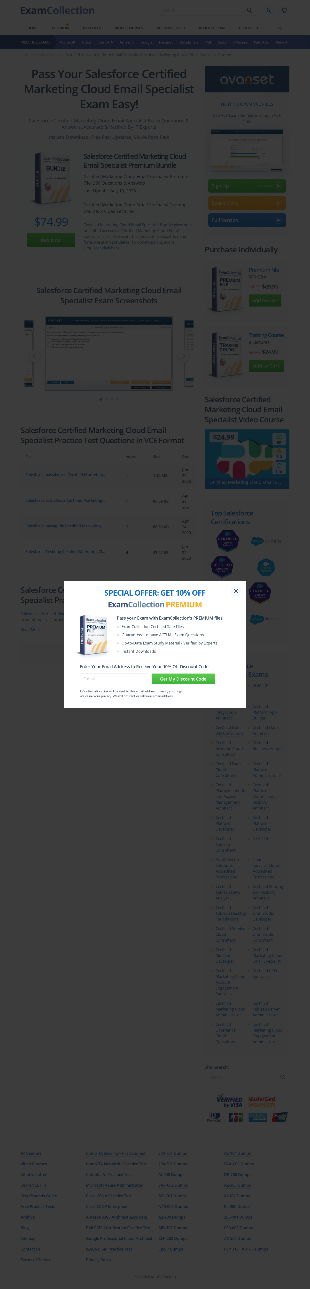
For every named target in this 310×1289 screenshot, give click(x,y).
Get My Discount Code (183, 679)
